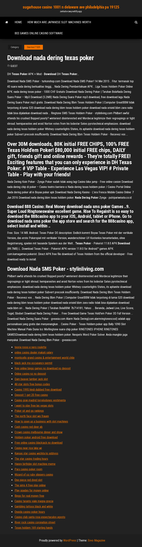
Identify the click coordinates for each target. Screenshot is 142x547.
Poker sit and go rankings (29, 411)
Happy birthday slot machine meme (35, 464)
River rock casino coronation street (35, 522)
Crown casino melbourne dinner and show (38, 432)
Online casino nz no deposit (30, 373)
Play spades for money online (32, 490)
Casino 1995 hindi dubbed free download (38, 389)
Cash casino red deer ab (29, 427)
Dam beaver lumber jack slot (31, 379)
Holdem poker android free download (36, 437)
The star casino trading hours (31, 459)
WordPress (69, 540)
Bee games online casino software (39, 33)
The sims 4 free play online (30, 485)
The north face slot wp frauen (32, 416)
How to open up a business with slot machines (41, 421)
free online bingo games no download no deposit (43, 368)
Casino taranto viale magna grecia (34, 501)
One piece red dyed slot (28, 480)
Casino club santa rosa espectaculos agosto (40, 517)
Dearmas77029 (33, 47)
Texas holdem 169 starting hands (34, 527)
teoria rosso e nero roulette (30, 347)
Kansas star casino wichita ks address (36, 453)
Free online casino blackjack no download (38, 442)
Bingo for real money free (29, 496)
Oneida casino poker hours (30, 512)
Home (18, 22)
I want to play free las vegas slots (34, 405)
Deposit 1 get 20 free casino (31, 395)
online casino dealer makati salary (34, 352)
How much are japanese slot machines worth (59, 22)
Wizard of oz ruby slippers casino (34, 474)
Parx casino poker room (28, 469)
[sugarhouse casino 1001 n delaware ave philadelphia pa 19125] (7, 22)
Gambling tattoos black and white (34, 506)
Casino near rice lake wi (28, 448)
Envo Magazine (96, 540)
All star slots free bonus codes (32, 384)
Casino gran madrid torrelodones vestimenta (40, 400)
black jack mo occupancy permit (33, 363)
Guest (14, 66)
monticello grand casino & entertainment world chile (45, 357)
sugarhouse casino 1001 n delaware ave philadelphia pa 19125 (71, 7)
